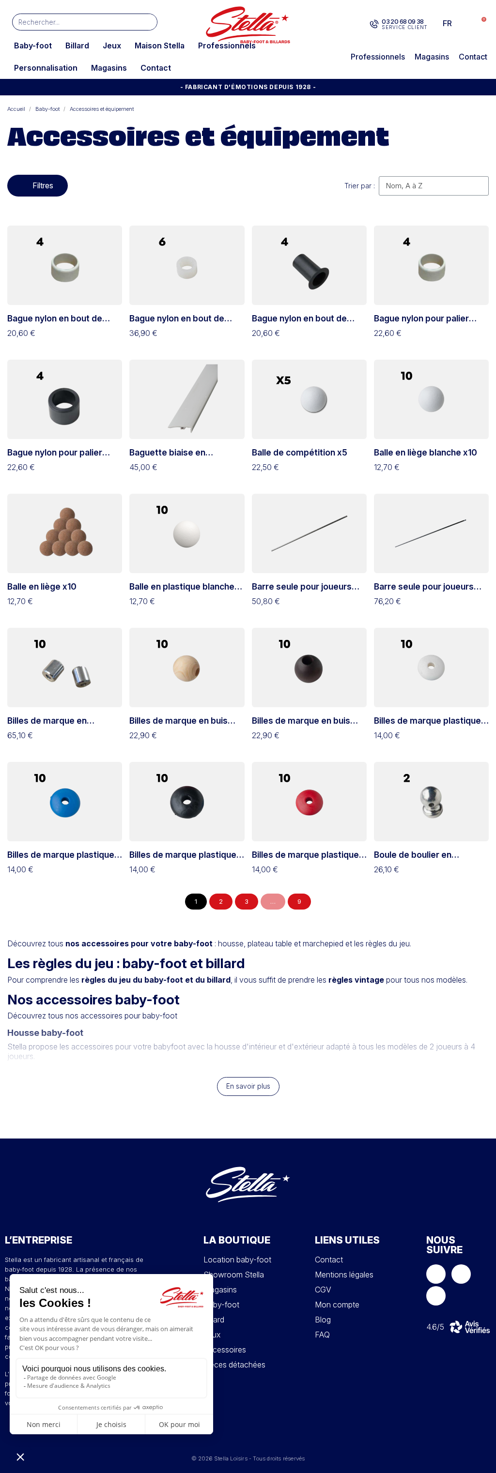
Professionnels (227, 45)
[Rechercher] (148, 22)
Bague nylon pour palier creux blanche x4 (421, 323)
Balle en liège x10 (42, 586)
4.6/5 (435, 1327)
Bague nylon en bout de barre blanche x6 (176, 323)
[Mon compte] (463, 23)
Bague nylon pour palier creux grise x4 (54, 457)
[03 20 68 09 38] (374, 24)
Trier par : (359, 186)
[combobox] (70, 22)
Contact (155, 68)
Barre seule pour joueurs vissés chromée (302, 591)
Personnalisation (46, 68)
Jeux (112, 45)
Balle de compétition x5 (299, 452)
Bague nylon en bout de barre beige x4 (54, 323)
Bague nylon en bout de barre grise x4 (299, 323)
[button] (479, 23)
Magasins (109, 68)
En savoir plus (248, 1086)
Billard (77, 45)
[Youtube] (436, 1296)
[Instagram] (461, 1274)
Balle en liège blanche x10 (425, 452)
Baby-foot (33, 45)
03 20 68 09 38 (403, 21)
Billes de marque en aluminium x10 (47, 725)
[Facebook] (436, 1274)
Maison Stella (160, 45)
